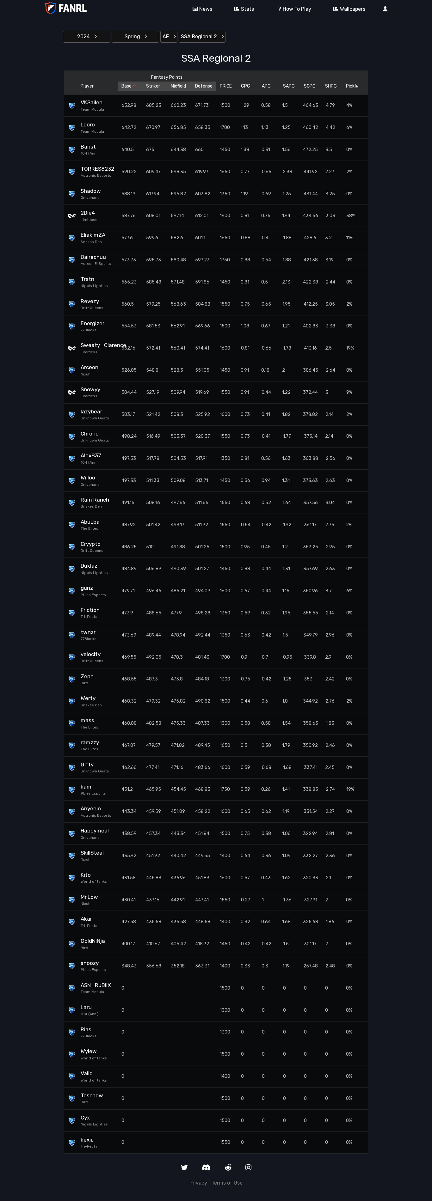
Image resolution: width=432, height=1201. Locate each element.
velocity (91, 654)
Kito (86, 875)
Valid (87, 1073)
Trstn (87, 279)
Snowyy (90, 389)
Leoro (88, 124)
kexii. (87, 1140)
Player (87, 86)
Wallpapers (352, 9)
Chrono (90, 433)
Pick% (352, 86)
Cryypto (91, 544)
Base (127, 86)
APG (266, 86)
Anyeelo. (91, 808)
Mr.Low (89, 897)
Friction (90, 610)
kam (86, 786)
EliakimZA (93, 235)
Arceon (89, 367)
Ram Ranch (95, 500)
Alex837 (91, 455)
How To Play (297, 9)
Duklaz (89, 566)
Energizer (92, 323)
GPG (245, 86)
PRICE (226, 86)
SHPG (331, 86)
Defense (203, 86)
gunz (87, 588)
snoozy (90, 963)
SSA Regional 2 (199, 37)
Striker (153, 86)
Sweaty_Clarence (97, 345)
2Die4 (88, 213)
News (205, 9)
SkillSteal (92, 853)
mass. (88, 720)
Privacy (198, 1183)
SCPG (310, 86)
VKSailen (91, 102)
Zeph (87, 676)
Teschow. (92, 1095)
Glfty (87, 764)
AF (166, 37)
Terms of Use (227, 1183)
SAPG (289, 86)
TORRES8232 (97, 169)
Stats (247, 9)
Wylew (89, 1051)
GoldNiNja (93, 941)
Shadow (91, 191)
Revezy (90, 301)
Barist (88, 146)
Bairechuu (93, 257)
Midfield (178, 86)
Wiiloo (88, 477)
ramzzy (90, 742)
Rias (86, 1029)
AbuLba (90, 522)
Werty (88, 698)
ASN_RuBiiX (96, 985)
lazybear (91, 411)
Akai (86, 919)
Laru (86, 1007)
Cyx (85, 1117)
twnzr (88, 632)
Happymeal (95, 830)
